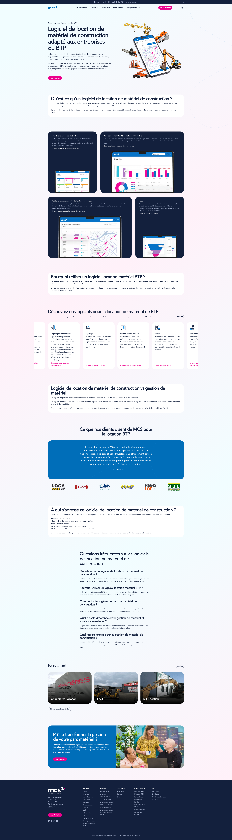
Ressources (117, 8)
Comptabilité (87, 794)
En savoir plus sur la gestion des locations (65, 148)
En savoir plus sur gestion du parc (62, 365)
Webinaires (120, 791)
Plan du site (155, 800)
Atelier (85, 810)
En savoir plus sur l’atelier (94, 365)
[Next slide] (182, 316)
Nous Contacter (165, 8)
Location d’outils (105, 807)
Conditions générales (159, 797)
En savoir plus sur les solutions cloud (167, 365)
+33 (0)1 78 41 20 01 (54, 807)
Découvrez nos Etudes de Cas (59, 709)
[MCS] (53, 7)
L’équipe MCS (139, 794)
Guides (119, 794)
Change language (130, 2)
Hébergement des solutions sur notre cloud (89, 823)
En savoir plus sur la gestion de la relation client (131, 364)
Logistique (86, 802)
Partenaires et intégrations (138, 798)
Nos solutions (80, 8)
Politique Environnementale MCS (140, 804)
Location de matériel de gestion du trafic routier (106, 812)
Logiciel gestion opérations (88, 798)
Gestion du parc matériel (88, 806)
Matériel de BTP (105, 791)
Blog (118, 797)
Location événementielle (105, 795)
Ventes (85, 791)
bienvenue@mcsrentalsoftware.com (60, 810)
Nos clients (155, 794)
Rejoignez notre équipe (139, 813)
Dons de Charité (139, 809)
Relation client (87, 813)
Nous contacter (55, 78)
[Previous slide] (178, 316)
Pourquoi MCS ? (139, 791)
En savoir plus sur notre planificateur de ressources (68, 211)
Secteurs (94, 8)
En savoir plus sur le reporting (149, 213)
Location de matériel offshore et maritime (106, 803)
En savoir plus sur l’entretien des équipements (119, 146)
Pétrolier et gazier (106, 799)
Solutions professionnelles (88, 817)
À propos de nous (132, 8)
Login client (155, 791)
